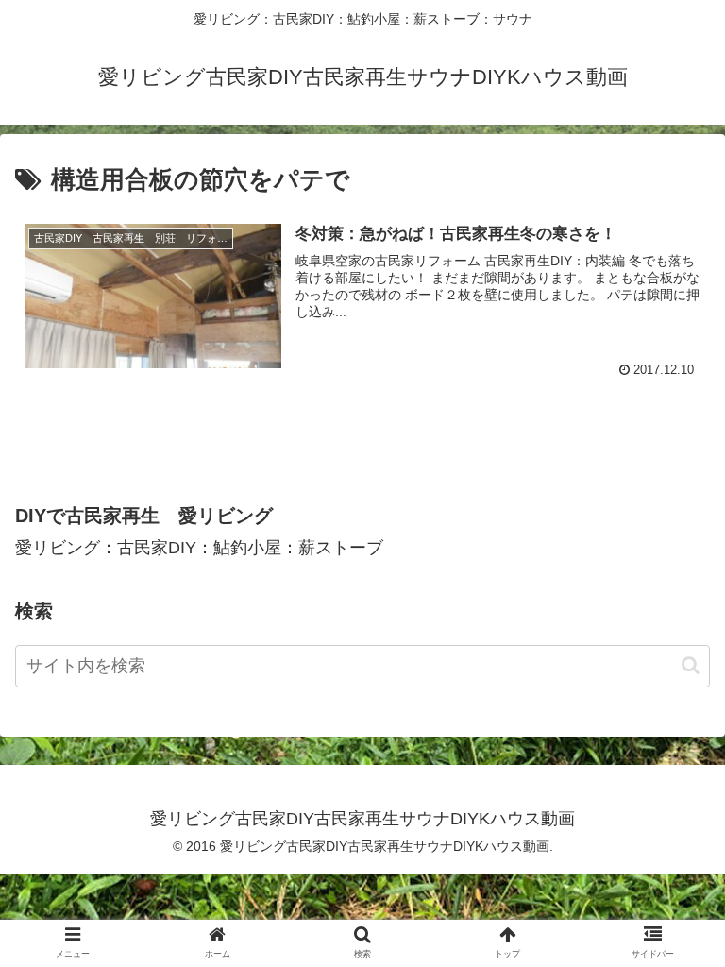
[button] (690, 665)
